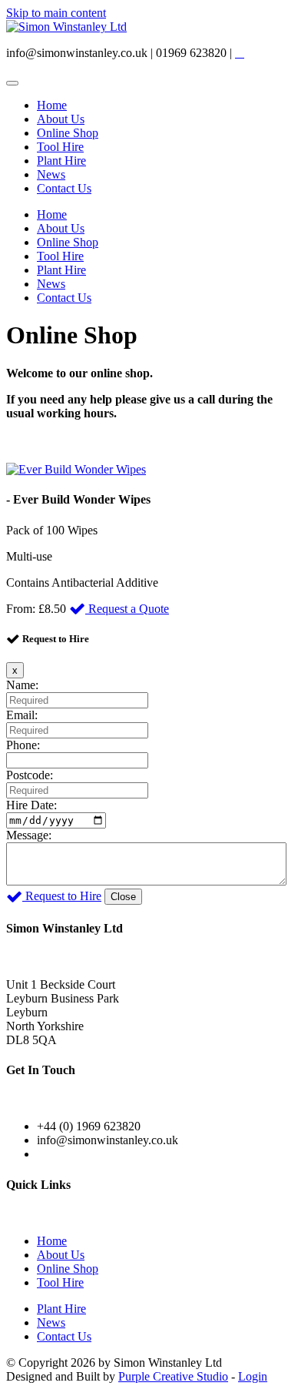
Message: (28, 835)
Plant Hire (61, 160)
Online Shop (67, 132)
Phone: (23, 745)
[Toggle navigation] (12, 83)
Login (252, 1376)
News (51, 174)
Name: (22, 684)
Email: (22, 714)
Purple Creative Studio (173, 1376)
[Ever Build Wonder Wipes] (76, 469)
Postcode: (29, 775)
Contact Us (64, 188)
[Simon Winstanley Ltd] (66, 26)
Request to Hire (61, 895)
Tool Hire (60, 146)
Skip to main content (56, 12)
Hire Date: (31, 805)
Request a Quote (127, 608)
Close (123, 896)
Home (52, 105)
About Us (60, 119)
